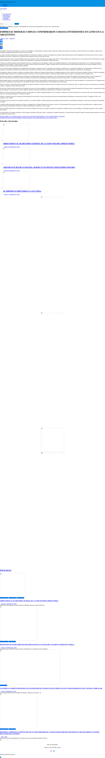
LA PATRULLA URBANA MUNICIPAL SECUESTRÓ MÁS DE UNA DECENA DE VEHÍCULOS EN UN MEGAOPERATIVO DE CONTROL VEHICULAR (51, 688)
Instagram (5, 4)
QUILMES (6, 18)
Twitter (5, 6)
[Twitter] (52, 43)
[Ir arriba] (0, 757)
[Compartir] (52, 48)
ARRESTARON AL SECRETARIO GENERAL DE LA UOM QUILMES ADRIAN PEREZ (39, 144)
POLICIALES (6, 19)
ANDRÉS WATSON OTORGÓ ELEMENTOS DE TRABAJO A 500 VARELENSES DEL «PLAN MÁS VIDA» (28, 118)
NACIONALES (7, 14)
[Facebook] (52, 40)
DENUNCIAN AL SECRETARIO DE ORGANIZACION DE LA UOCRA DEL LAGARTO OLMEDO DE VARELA (37, 644)
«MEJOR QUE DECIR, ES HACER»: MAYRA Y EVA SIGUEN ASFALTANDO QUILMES (39, 167)
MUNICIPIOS (6, 17)
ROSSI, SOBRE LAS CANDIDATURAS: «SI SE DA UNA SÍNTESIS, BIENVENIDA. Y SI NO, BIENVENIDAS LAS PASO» (32, 116)
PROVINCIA (6, 15)
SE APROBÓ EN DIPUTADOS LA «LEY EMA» (22, 191)
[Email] (52, 45)
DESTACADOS (4, 597)
